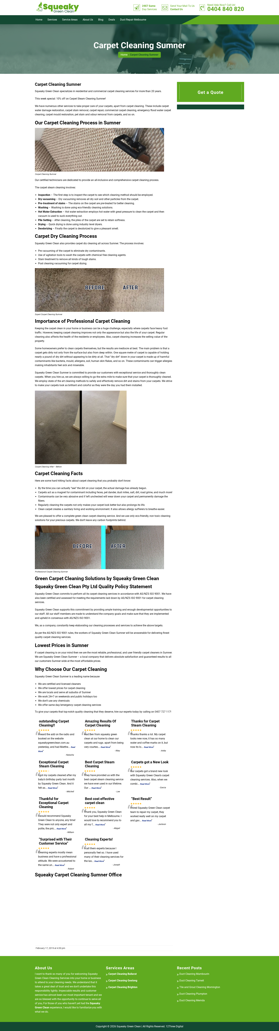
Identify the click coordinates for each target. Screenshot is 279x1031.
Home (39, 19)
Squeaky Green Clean (129, 1026)
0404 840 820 (225, 8)
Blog (100, 19)
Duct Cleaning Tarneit (191, 980)
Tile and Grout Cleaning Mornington (199, 987)
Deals (111, 19)
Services (52, 19)
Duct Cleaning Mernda (192, 1000)
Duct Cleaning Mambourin (194, 973)
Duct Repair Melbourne (133, 19)
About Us (88, 19)
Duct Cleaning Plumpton (193, 993)
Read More (105, 747)
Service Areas (70, 19)
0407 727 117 (162, 711)
